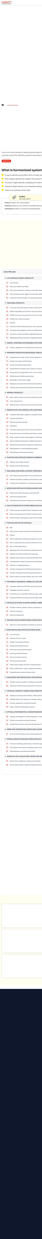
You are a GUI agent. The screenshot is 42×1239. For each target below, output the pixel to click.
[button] (4, 105)
